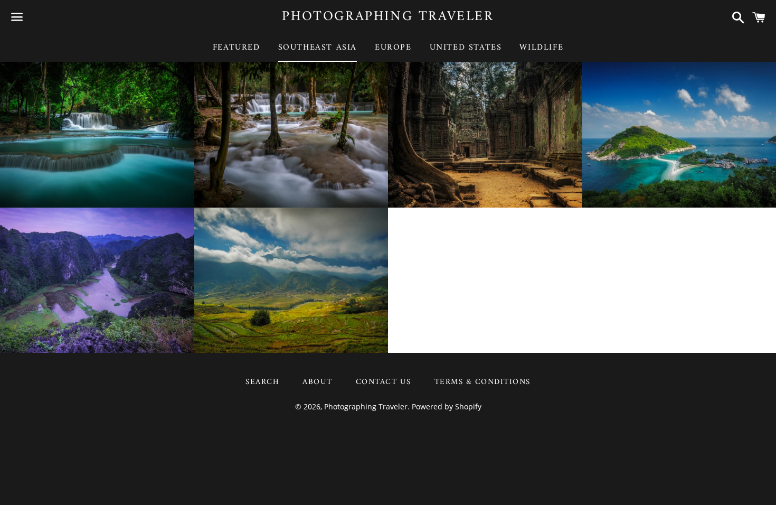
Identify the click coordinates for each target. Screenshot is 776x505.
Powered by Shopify (446, 406)
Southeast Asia (317, 47)
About (317, 382)
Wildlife (541, 47)
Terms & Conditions (482, 382)
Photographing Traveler (388, 16)
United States (466, 47)
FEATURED (236, 47)
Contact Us (383, 382)
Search (262, 382)
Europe (393, 47)
